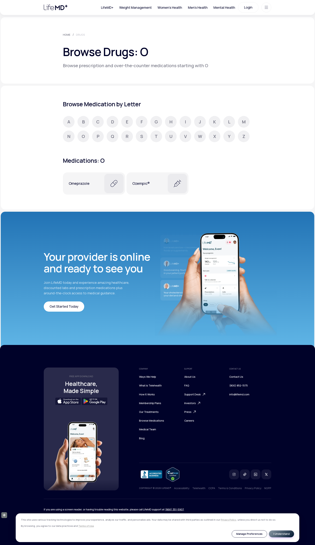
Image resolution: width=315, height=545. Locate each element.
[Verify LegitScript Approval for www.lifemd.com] (172, 474)
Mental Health (224, 7)
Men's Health (198, 7)
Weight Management (135, 7)
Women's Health (170, 7)
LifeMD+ (107, 7)
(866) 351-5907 (174, 509)
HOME (66, 34)
